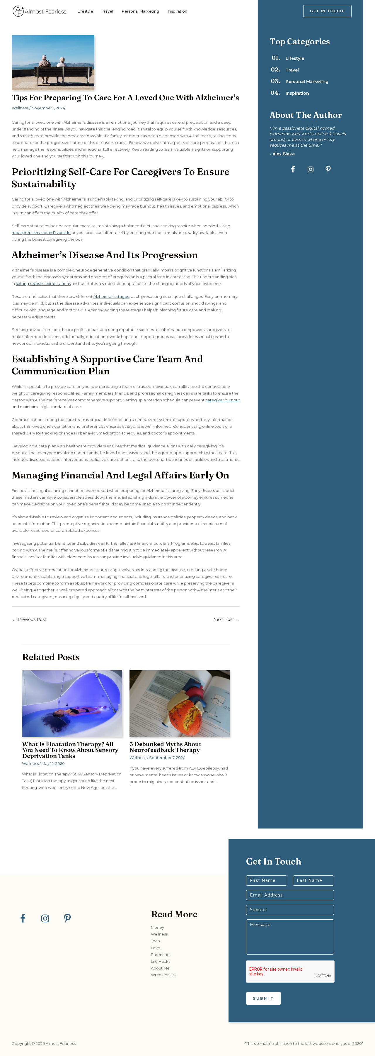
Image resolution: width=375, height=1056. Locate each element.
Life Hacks (160, 961)
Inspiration (177, 11)
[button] (333, 11)
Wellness (20, 108)
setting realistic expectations (43, 283)
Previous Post (29, 619)
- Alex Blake (282, 154)
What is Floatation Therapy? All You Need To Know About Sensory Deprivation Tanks (70, 749)
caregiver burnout (222, 400)
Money (157, 927)
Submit (263, 998)
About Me (160, 968)
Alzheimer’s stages (111, 296)
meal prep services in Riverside (41, 232)
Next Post (226, 619)
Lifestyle (85, 11)
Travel (107, 11)
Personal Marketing (140, 11)
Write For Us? (163, 974)
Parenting (160, 954)
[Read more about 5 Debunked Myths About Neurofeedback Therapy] (179, 703)
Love (155, 947)
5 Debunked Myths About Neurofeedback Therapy (165, 746)
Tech (155, 940)
